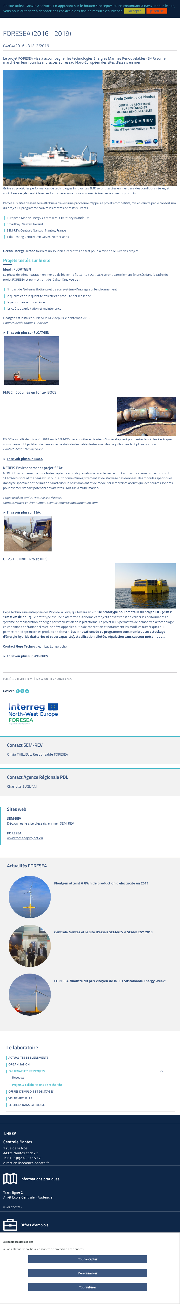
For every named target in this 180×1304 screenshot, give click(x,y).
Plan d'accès (11, 1207)
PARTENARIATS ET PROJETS (26, 1071)
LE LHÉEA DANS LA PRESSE (26, 1105)
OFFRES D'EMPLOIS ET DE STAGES (31, 1092)
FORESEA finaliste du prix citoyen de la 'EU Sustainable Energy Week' (110, 981)
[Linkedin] (27, 691)
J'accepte (134, 11)
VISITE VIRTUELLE (20, 1098)
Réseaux (18, 1077)
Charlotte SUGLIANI (22, 786)
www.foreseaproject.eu (25, 838)
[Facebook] (18, 691)
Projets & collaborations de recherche (37, 1085)
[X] (22, 690)
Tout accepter (87, 1259)
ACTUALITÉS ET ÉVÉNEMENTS (28, 1058)
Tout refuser (87, 1287)
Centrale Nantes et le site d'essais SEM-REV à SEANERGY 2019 (103, 932)
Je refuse (157, 11)
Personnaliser (87, 1273)
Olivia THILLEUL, (19, 754)
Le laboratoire (22, 1046)
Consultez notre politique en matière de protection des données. (45, 1249)
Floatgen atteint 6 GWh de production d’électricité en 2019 (101, 883)
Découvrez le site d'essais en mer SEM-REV (40, 823)
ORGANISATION (19, 1064)
